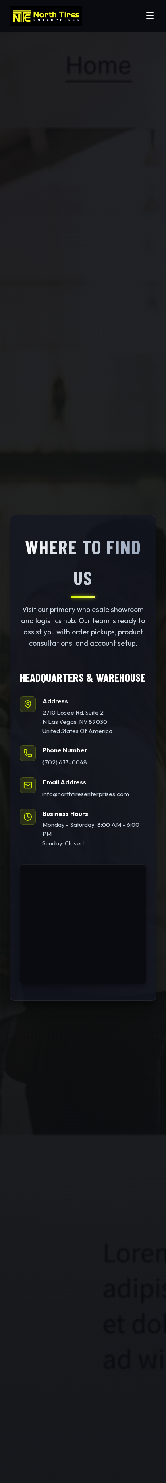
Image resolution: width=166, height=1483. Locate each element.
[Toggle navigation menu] (149, 16)
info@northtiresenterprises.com (85, 794)
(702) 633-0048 (64, 762)
